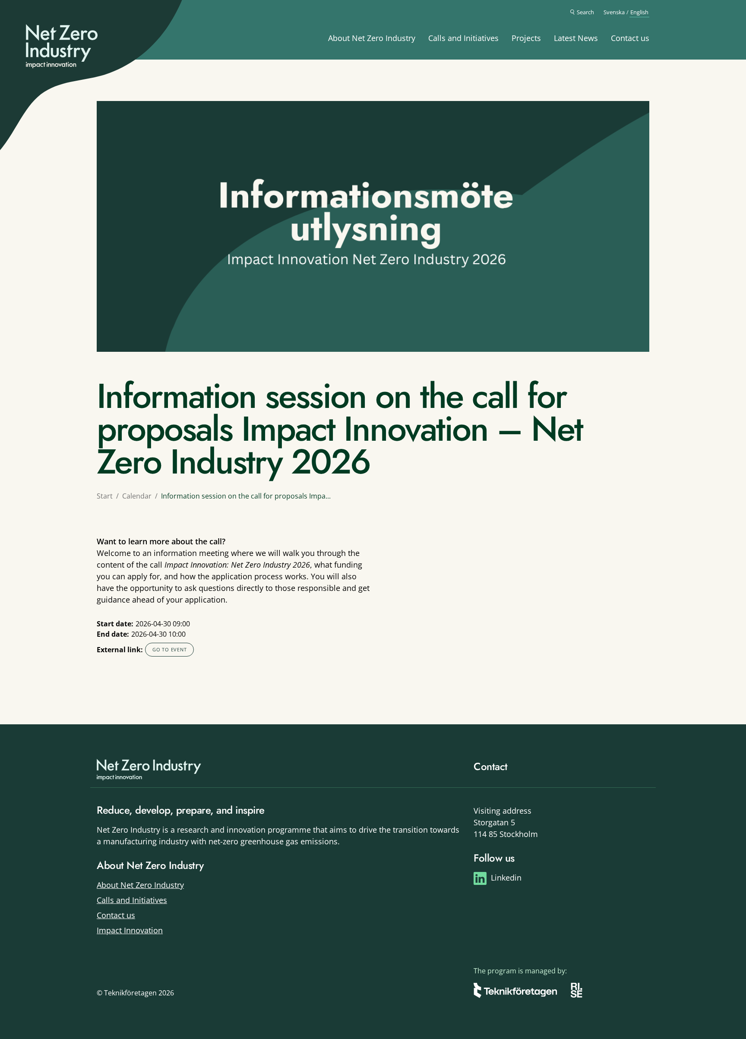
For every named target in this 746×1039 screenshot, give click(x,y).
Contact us (630, 38)
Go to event (169, 649)
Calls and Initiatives (463, 38)
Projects (526, 38)
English (639, 12)
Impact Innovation (130, 930)
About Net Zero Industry (371, 38)
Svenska (614, 12)
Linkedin (506, 877)
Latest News (576, 38)
